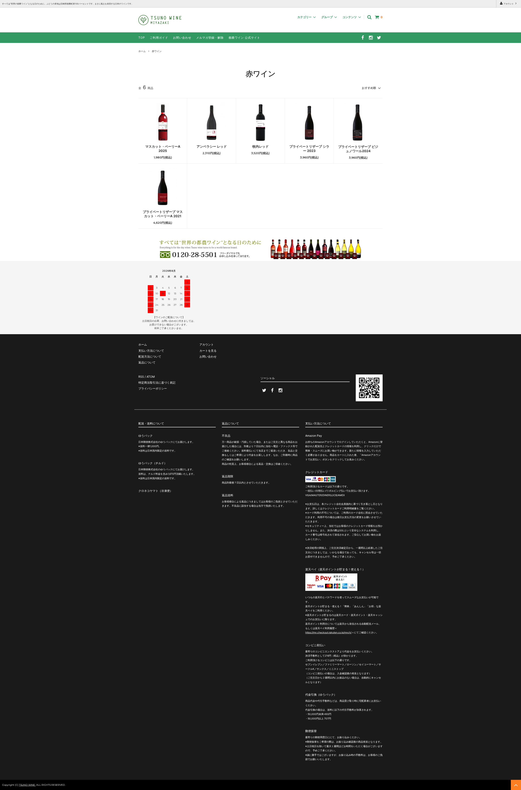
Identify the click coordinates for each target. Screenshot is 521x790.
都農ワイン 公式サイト (244, 37)
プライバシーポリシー (152, 388)
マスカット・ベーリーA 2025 (162, 148)
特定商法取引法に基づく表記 (156, 382)
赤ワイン (157, 51)
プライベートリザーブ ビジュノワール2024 (358, 149)
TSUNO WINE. (27, 784)
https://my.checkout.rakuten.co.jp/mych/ (328, 632)
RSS (141, 376)
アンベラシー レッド (212, 146)
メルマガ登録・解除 (210, 37)
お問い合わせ (182, 37)
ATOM (151, 376)
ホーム (142, 51)
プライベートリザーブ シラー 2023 (309, 148)
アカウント (508, 3)
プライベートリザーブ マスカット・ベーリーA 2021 (163, 214)
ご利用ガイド (159, 37)
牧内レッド (260, 146)
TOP (141, 37)
